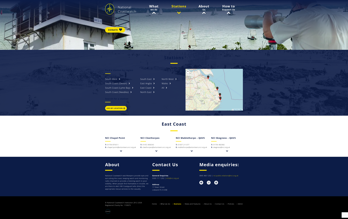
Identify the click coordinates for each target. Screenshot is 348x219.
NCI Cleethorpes (150, 137)
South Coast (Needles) (117, 92)
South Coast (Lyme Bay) (118, 87)
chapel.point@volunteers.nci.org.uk (121, 147)
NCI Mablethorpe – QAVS (190, 137)
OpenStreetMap (238, 110)
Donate (113, 29)
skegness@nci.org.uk (221, 147)
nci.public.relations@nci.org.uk (225, 176)
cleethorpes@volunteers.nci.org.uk (157, 147)
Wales (165, 83)
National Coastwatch (127, 9)
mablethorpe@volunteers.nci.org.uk (192, 147)
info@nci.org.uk (172, 178)
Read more (121, 151)
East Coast (146, 87)
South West (111, 79)
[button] (220, 95)
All (163, 87)
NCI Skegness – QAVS (223, 137)
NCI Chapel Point (115, 137)
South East (146, 79)
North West (168, 79)
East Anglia (146, 83)
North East (146, 92)
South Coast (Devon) (116, 83)
